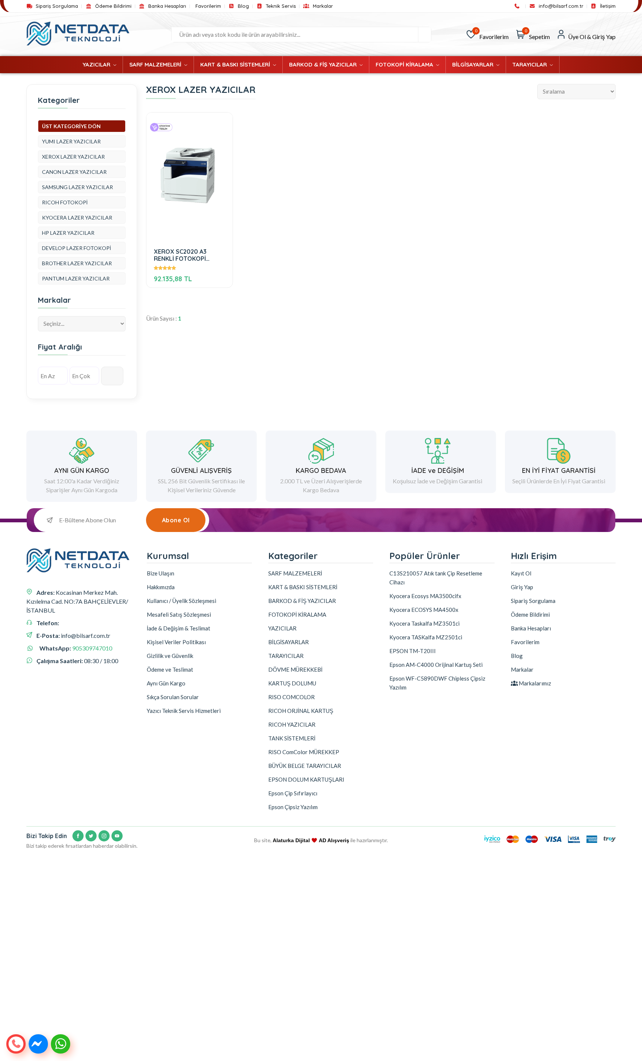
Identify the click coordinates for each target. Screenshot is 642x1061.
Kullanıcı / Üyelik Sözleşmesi (181, 600)
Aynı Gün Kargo (166, 683)
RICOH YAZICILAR (291, 724)
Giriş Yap (522, 587)
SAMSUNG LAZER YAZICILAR (77, 187)
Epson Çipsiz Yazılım (293, 807)
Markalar (322, 6)
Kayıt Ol (521, 573)
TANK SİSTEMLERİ (291, 738)
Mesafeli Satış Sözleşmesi (179, 614)
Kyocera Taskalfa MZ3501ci (424, 623)
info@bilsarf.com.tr (560, 6)
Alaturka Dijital (291, 840)
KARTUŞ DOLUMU (292, 683)
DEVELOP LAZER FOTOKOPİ (76, 248)
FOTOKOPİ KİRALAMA (405, 64)
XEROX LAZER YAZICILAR (73, 156)
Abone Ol (176, 520)
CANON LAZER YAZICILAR (74, 172)
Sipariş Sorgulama (56, 6)
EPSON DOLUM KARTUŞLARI (306, 779)
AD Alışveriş (334, 840)
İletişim (607, 6)
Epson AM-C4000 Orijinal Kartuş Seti (436, 664)
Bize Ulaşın (160, 573)
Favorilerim (208, 6)
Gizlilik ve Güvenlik (170, 655)
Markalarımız (534, 683)
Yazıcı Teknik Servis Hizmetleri (184, 710)
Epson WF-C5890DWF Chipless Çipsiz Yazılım (437, 683)
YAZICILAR (97, 64)
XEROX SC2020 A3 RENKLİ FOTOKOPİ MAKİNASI (180, 255)
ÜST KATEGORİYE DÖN (71, 126)
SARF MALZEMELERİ (156, 64)
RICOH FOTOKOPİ (65, 202)
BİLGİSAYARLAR (473, 64)
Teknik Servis (280, 6)
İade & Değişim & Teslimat (178, 628)
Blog (242, 6)
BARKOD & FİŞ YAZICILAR (323, 64)
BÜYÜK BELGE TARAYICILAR (304, 765)
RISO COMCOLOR (291, 697)
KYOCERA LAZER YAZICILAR (77, 217)
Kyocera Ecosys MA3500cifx (425, 596)
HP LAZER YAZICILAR (68, 233)
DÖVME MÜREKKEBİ (295, 669)
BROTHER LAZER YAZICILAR (77, 263)
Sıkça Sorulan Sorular (173, 697)
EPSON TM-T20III (412, 651)
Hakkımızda (161, 587)
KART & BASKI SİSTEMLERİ (236, 64)
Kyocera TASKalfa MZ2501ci (425, 637)
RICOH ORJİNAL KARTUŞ (300, 710)
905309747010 (92, 648)
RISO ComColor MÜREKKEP (303, 752)
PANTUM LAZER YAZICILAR (76, 278)
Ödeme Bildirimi (112, 6)
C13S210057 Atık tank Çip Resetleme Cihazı (435, 577)
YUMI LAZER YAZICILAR (71, 141)
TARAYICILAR (530, 64)
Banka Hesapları (166, 6)
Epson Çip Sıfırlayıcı (292, 793)
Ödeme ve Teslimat (170, 669)
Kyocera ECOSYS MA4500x (423, 609)
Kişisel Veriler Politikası (176, 642)
